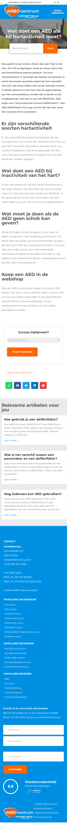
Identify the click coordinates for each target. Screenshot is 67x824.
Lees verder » (11, 440)
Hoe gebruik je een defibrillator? (31, 419)
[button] (8, 385)
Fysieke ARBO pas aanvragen (21, 590)
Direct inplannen (22, 351)
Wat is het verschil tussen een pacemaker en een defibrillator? (30, 456)
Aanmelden (15, 769)
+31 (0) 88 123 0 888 (15, 564)
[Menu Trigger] (5, 5)
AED (4, 107)
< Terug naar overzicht (18, 372)
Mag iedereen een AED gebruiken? (33, 494)
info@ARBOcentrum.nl (17, 559)
